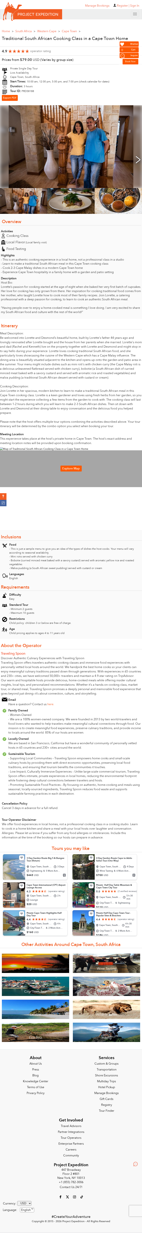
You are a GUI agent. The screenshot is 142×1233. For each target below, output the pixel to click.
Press (35, 1068)
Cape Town (71, 30)
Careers (71, 1148)
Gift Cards (106, 1098)
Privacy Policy (36, 1092)
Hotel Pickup (106, 1086)
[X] (67, 1195)
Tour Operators (71, 1137)
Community (71, 1154)
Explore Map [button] (71, 467)
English (26, 1209)
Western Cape (48, 30)
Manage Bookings (106, 1092)
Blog (35, 1074)
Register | (123, 6)
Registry (106, 1104)
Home (7, 30)
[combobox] (27, 1208)
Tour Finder (106, 1109)
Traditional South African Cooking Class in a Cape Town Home (65, 37)
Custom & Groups (106, 1062)
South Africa (25, 30)
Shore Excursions (106, 1074)
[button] (3, 496)
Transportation (106, 1068)
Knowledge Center (35, 1080)
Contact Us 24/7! (71, 1186)
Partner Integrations (71, 1131)
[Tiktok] (82, 1195)
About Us (35, 1062)
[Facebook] (60, 1195)
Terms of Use (35, 1086)
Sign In (134, 6)
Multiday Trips (106, 1080)
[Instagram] (74, 1195)
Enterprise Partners (71, 1142)
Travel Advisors (71, 1125)
